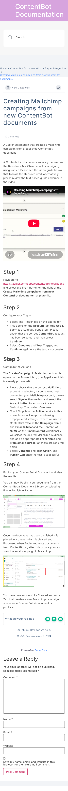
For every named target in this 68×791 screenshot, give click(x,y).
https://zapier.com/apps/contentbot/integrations (33, 283)
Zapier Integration (55, 68)
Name (8, 719)
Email (7, 732)
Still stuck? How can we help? (33, 629)
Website (8, 745)
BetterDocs (41, 650)
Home (3, 68)
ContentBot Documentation (39, 10)
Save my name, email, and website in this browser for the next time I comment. (29, 763)
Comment (10, 677)
